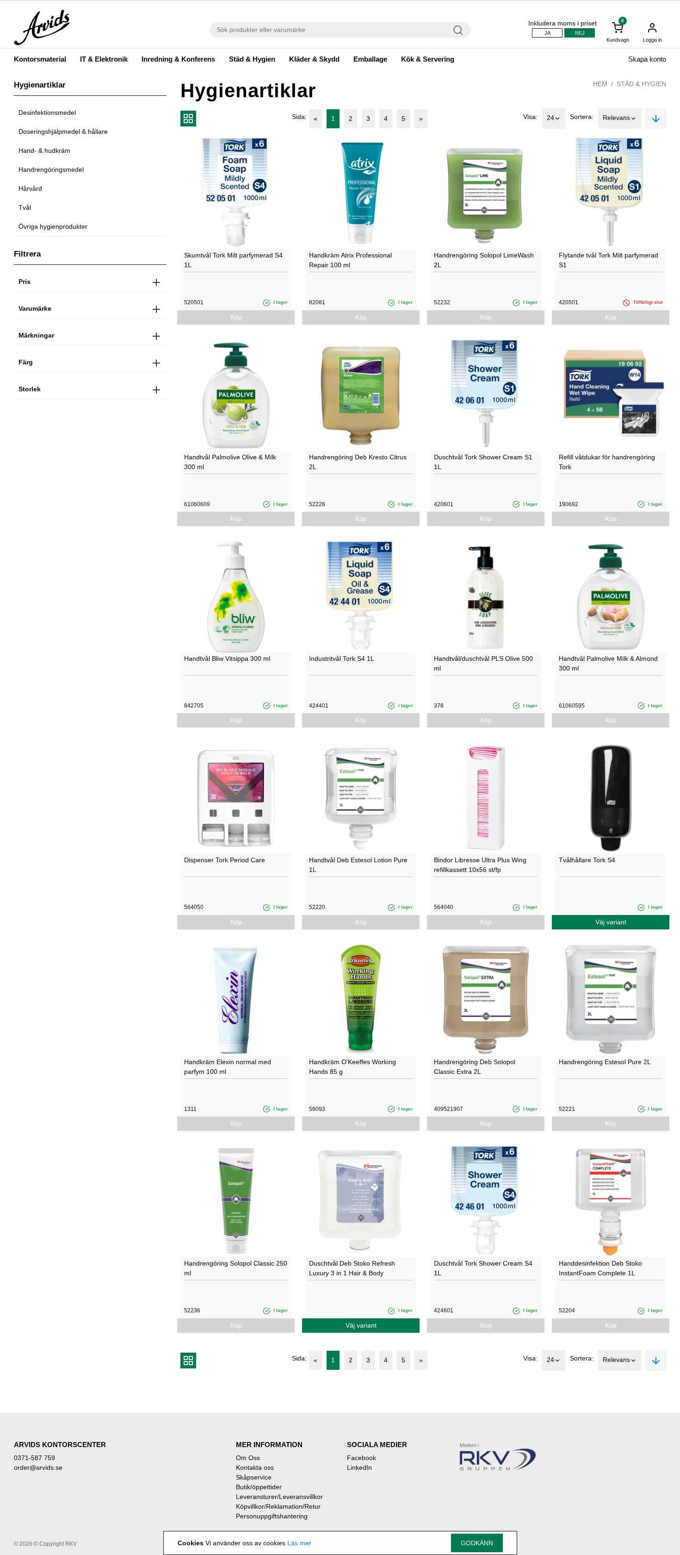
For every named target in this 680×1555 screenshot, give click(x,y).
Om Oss (248, 1457)
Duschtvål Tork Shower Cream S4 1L (483, 1268)
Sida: (299, 116)
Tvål (25, 207)
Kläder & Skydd (314, 59)
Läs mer (299, 1543)
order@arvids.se (38, 1467)
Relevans (616, 117)
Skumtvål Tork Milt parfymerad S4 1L (233, 260)
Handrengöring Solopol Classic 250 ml (235, 1268)
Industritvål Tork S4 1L (341, 658)
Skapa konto (647, 59)
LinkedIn (359, 1467)
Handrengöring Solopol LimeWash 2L (484, 260)
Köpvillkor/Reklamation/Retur (278, 1506)
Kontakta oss (255, 1467)
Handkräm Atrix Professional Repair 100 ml (350, 260)
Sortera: (581, 116)
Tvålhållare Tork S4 (587, 860)
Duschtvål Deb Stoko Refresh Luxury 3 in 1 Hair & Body (352, 1268)
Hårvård (30, 188)
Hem (600, 84)
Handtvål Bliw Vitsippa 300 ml (227, 658)
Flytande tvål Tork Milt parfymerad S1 (608, 260)
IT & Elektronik (104, 59)
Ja (547, 33)
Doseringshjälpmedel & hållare (63, 131)
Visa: (530, 116)
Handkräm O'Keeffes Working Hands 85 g (352, 1066)
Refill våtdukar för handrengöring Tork (607, 461)
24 (550, 117)
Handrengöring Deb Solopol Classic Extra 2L (474, 1066)
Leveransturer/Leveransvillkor (279, 1496)
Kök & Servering (427, 59)
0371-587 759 (34, 1457)
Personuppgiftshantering (272, 1516)
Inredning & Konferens (178, 59)
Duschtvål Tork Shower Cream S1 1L (483, 461)
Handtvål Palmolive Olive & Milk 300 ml (230, 461)
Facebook (361, 1457)
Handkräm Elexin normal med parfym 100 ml (227, 1066)
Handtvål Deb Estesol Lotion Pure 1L (358, 864)
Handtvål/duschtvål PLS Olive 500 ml (483, 663)
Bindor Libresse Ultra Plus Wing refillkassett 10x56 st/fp (480, 864)
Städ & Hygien (252, 59)
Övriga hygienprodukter (53, 226)
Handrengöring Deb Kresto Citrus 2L (358, 461)
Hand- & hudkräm (44, 150)
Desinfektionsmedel (47, 112)
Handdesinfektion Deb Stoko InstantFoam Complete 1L (600, 1268)
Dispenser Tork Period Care (224, 860)
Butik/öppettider (259, 1487)
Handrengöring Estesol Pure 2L (605, 1062)
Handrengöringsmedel (51, 169)
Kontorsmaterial (40, 59)
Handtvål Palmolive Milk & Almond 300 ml (608, 663)
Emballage (370, 59)
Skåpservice (254, 1477)
